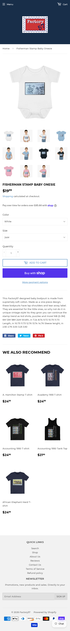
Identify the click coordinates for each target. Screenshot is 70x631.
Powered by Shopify (45, 612)
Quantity (8, 246)
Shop (35, 552)
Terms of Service (35, 568)
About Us (35, 556)
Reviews (35, 560)
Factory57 (25, 612)
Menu (10, 4)
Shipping (8, 196)
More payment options (35, 282)
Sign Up (61, 596)
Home (6, 48)
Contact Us (35, 564)
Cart (64, 4)
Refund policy (35, 573)
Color (6, 214)
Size (5, 230)
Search (35, 548)
